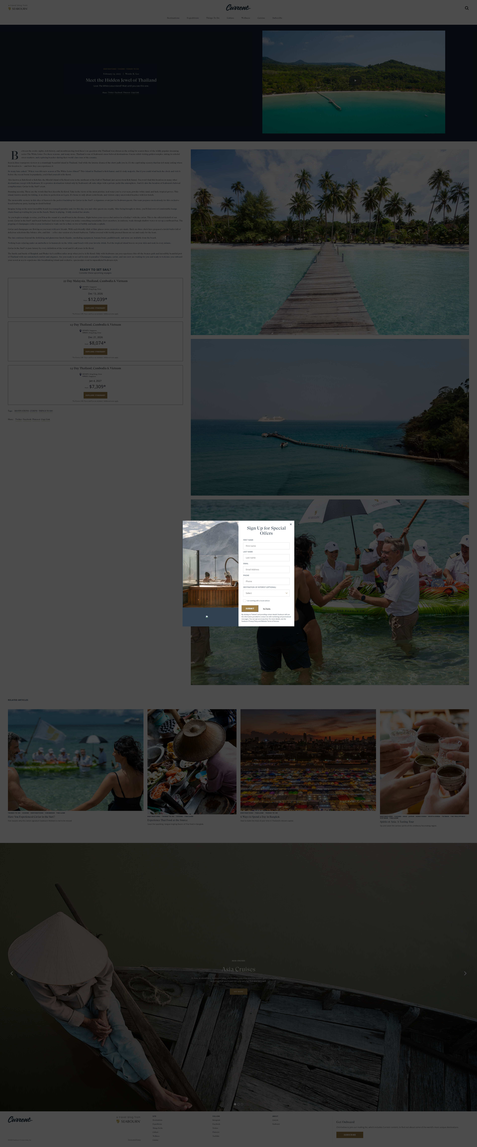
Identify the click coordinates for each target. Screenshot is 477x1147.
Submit (250, 608)
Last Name (248, 552)
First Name (248, 540)
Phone (246, 575)
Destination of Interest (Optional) (259, 587)
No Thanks (266, 609)
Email (245, 563)
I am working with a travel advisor (258, 601)
